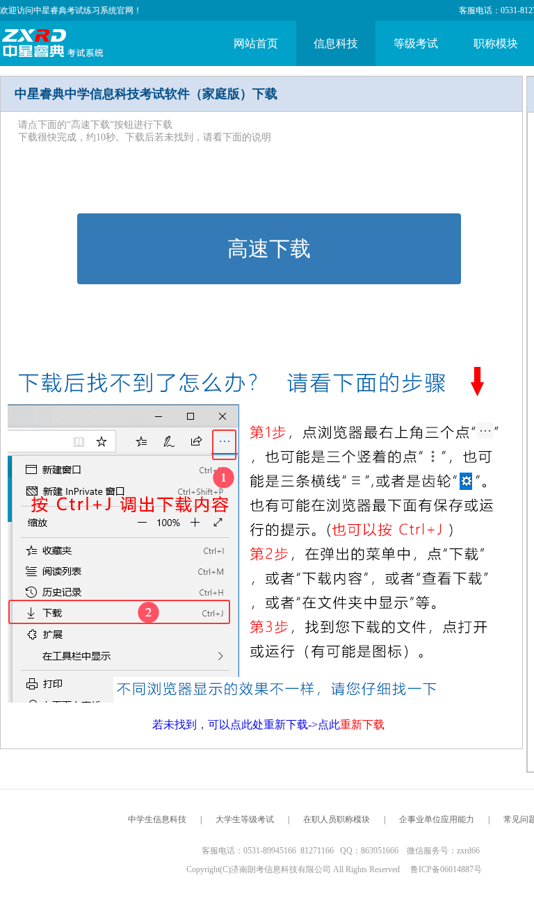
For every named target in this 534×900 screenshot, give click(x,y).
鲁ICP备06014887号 (446, 869)
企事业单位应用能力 (436, 819)
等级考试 (416, 43)
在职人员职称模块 (336, 819)
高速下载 (269, 248)
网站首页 (256, 43)
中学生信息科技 (157, 819)
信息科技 (336, 43)
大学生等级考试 (245, 819)
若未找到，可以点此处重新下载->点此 (268, 724)
